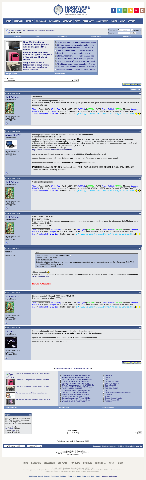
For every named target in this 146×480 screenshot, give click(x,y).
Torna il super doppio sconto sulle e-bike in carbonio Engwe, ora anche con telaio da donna (73, 54)
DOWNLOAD (75, 462)
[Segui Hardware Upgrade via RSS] (130, 10)
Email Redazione (83, 476)
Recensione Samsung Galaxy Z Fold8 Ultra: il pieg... (34, 399)
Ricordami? (137, 30)
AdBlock (63, 476)
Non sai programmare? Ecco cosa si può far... (32, 393)
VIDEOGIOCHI (41, 21)
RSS (92, 476)
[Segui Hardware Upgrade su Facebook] (113, 10)
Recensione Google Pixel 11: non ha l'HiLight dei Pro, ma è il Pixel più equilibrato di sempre (37, 55)
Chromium (108, 376)
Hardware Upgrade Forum (17, 30)
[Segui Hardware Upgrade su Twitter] (119, 10)
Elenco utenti (96, 36)
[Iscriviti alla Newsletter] (124, 10)
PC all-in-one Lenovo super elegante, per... (76, 390)
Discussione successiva (82, 368)
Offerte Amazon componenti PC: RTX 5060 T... (78, 385)
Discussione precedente (63, 368)
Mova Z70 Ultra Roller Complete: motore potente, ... (34, 373)
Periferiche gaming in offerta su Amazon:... (76, 394)
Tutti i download (108, 407)
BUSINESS (87, 462)
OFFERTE (131, 21)
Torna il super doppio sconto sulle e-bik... (76, 383)
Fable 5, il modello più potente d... (73, 389)
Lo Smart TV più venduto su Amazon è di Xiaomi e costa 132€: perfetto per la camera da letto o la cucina (75, 68)
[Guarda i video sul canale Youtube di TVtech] (136, 10)
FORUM (113, 21)
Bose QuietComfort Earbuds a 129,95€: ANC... (78, 379)
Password (111, 33)
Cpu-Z (107, 390)
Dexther (9, 331)
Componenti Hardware (36, 30)
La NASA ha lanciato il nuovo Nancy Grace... (77, 376)
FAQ (37, 36)
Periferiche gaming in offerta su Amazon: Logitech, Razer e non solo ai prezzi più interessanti (75, 71)
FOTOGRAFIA (54, 21)
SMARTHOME (102, 21)
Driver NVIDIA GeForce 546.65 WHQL (118, 392)
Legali (40, 476)
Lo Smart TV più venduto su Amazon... (75, 392)
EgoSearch (127, 36)
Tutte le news (60, 74)
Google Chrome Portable (113, 398)
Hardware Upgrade (109, 446)
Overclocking (50, 30)
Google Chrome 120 (112, 400)
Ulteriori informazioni (117, 470)
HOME (8, 21)
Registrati (17, 36)
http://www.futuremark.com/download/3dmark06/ (52, 150)
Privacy (47, 476)
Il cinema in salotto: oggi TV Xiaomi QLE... (76, 398)
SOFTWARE (67, 21)
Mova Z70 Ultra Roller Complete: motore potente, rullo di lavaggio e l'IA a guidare (36, 45)
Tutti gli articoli (11, 74)
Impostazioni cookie (109, 476)
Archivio (121, 446)
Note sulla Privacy (132, 446)
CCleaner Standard (111, 389)
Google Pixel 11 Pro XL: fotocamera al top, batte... (33, 386)
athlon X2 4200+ (14, 135)
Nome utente (112, 30)
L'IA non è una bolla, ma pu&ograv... (74, 396)
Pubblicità (55, 476)
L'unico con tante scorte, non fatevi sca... (76, 381)
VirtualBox (108, 402)
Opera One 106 (110, 385)
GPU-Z (107, 377)
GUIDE (122, 21)
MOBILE (29, 21)
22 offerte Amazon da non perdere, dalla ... (76, 377)
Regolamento (62, 36)
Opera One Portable (112, 383)
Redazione (72, 476)
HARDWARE (18, 21)
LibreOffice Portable (112, 381)
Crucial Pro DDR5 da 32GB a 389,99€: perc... (77, 387)
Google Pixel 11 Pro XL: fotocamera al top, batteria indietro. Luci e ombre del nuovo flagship (36, 66)
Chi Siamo (33, 476)
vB (12, 427)
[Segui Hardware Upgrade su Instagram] (142, 10)
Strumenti (135, 90)
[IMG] (13, 430)
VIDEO (111, 462)
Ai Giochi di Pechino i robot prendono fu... (76, 402)
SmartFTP (108, 394)
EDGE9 (77, 21)
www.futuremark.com (40, 277)
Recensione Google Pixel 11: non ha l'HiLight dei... (33, 380)
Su (141, 446)
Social (98, 476)
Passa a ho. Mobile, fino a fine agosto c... (76, 400)
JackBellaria (12, 97)
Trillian (107, 396)
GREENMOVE (88, 21)
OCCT (107, 379)
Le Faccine (9, 429)
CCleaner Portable (111, 387)
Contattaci (97, 446)
